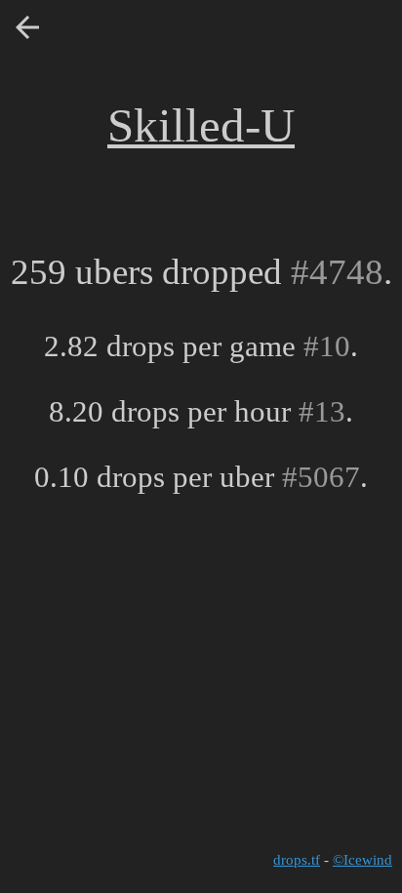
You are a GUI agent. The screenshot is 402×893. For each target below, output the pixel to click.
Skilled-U (201, 125)
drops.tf (296, 860)
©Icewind (362, 860)
